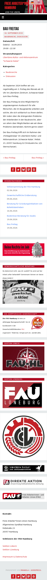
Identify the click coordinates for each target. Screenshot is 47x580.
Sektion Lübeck (10, 546)
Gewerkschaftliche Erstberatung (22, 195)
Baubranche (10, 37)
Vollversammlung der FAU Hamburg (23, 187)
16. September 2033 (13, 33)
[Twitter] (18, 169)
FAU (23, 329)
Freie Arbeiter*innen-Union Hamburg (22, 5)
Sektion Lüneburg (11, 550)
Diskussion (22, 37)
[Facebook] (13, 169)
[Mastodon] (29, 169)
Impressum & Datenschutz (15, 557)
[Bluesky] (23, 169)
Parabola (25, 570)
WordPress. (36, 570)
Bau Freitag (9, 158)
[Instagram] (34, 169)
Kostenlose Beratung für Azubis (21, 216)
